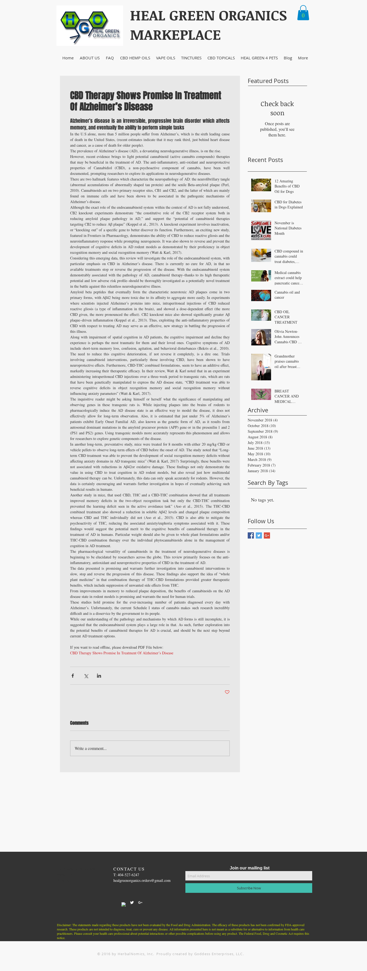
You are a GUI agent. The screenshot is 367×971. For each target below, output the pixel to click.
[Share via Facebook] (72, 675)
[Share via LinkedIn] (99, 675)
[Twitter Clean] (132, 902)
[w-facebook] (123, 904)
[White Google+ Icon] (140, 902)
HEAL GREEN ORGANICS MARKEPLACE (208, 24)
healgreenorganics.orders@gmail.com (142, 880)
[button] (303, 12)
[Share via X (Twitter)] (85, 675)
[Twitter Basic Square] (259, 535)
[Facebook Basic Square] (251, 535)
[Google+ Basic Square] (267, 535)
